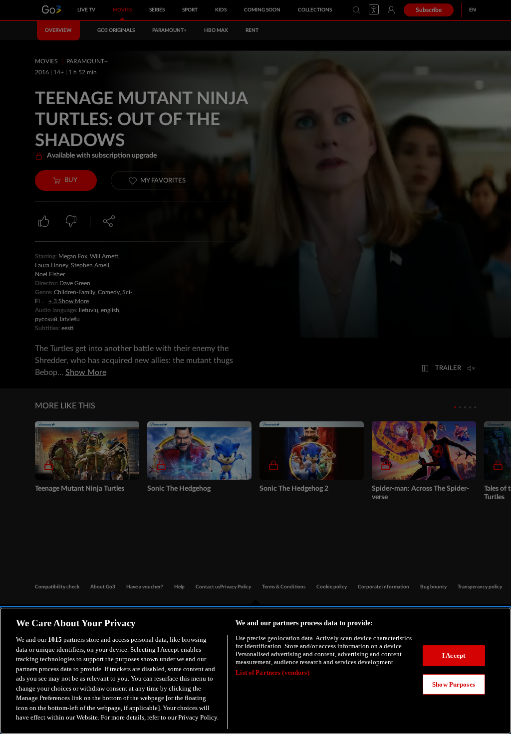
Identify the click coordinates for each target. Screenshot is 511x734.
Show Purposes (453, 684)
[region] (255, 670)
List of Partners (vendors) (272, 672)
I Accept (453, 655)
